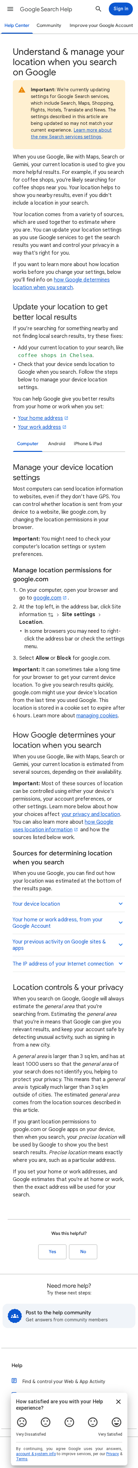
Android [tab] (56, 443)
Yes (52, 1251)
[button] (10, 9)
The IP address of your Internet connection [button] (63, 964)
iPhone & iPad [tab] (88, 443)
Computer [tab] (28, 443)
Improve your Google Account (101, 25)
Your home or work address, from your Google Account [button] (58, 923)
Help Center (17, 25)
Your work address (39, 427)
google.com (47, 598)
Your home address (40, 418)
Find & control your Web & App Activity (63, 1381)
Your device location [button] (36, 904)
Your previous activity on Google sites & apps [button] (59, 945)
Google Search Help (46, 9)
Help (17, 1365)
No (83, 1251)
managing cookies (97, 716)
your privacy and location (90, 814)
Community (49, 25)
